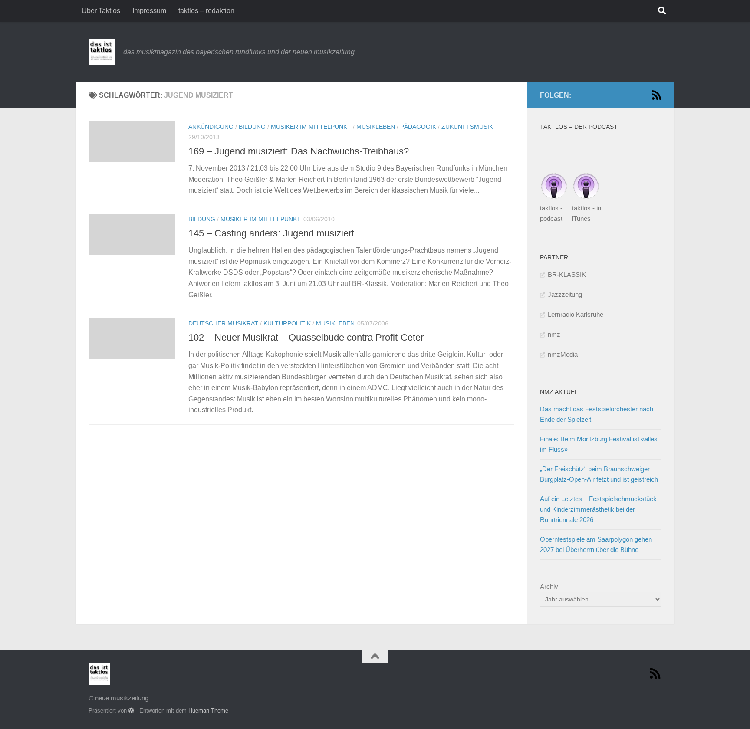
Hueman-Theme (208, 710)
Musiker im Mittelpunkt (311, 126)
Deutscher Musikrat (223, 323)
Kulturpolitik (287, 323)
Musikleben (375, 126)
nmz (554, 334)
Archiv (549, 586)
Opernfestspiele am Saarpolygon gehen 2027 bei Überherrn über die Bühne (596, 544)
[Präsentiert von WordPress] (131, 710)
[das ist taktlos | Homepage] (102, 52)
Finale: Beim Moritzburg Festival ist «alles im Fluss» (599, 444)
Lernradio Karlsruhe (575, 314)
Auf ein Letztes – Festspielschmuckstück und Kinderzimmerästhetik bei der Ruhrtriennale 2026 (598, 509)
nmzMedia (563, 354)
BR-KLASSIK (567, 274)
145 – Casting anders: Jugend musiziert (271, 233)
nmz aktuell (561, 391)
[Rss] (656, 95)
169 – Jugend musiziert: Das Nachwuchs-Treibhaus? (298, 151)
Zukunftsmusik (467, 126)
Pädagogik (418, 126)
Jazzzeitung (565, 294)
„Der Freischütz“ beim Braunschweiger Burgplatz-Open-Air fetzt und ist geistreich (599, 474)
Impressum (149, 10)
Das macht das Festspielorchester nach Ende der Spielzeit (596, 414)
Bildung (252, 126)
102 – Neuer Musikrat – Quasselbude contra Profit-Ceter (306, 337)
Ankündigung (211, 126)
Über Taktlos (101, 10)
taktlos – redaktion (206, 10)
